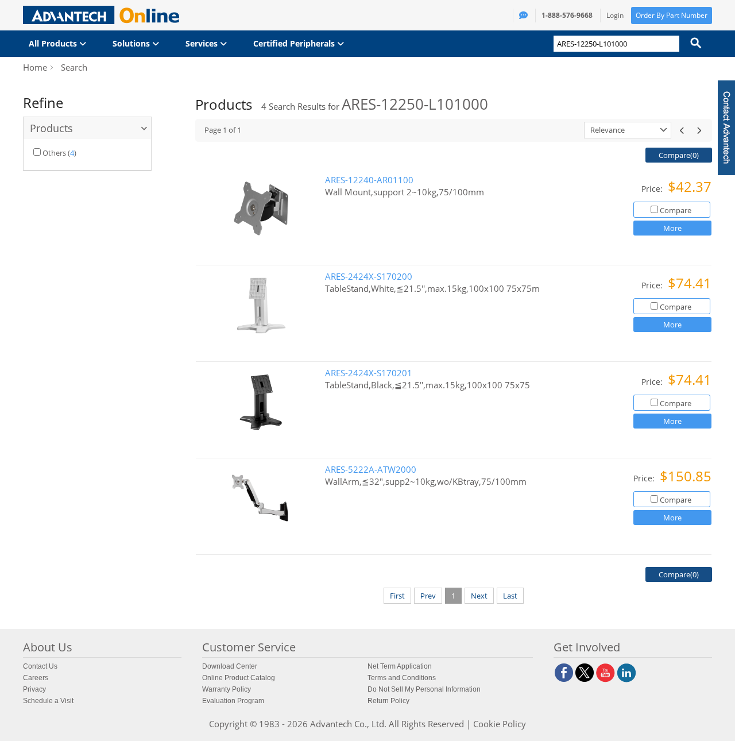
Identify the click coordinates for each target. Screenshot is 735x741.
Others (54, 153)
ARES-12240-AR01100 (369, 180)
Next (479, 596)
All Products (54, 43)
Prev (428, 596)
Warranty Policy (226, 689)
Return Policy (388, 701)
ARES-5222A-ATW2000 (370, 469)
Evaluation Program (233, 701)
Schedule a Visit (48, 701)
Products (51, 128)
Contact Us (40, 666)
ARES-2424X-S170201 (368, 373)
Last (510, 596)
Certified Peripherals (295, 43)
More (672, 228)
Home (35, 67)
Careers (35, 678)
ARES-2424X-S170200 (368, 276)
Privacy (34, 689)
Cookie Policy (499, 724)
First (397, 596)
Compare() (679, 155)
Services (202, 43)
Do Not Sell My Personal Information (424, 689)
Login (615, 15)
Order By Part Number (671, 15)
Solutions (132, 43)
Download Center (229, 666)
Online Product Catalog (238, 678)
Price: (653, 188)
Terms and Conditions (402, 678)
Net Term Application (400, 666)
